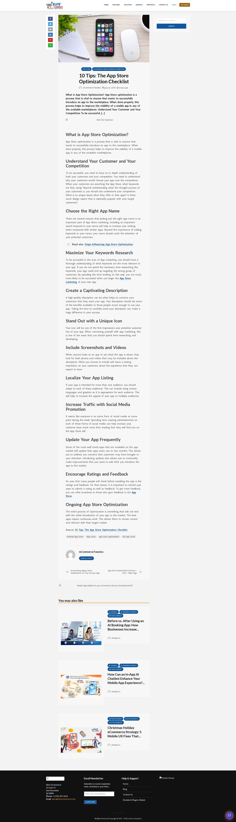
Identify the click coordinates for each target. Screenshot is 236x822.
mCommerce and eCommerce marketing (109, 69)
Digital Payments (131, 719)
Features (116, 5)
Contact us (163, 5)
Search (171, 26)
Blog (174, 5)
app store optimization (109, 536)
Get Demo (184, 5)
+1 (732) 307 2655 (60, 796)
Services (139, 5)
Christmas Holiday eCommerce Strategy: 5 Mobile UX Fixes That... (124, 732)
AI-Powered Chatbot (129, 612)
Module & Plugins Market (134, 800)
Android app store (75, 536)
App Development (115, 616)
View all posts (86, 558)
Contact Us (128, 794)
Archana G (115, 638)
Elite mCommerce (116, 723)
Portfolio (151, 5)
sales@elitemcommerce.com (64, 799)
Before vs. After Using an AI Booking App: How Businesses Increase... (126, 625)
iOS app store (129, 536)
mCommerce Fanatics (91, 88)
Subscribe (90, 802)
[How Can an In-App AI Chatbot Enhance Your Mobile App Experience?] (81, 686)
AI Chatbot (113, 612)
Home (106, 5)
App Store (86, 69)
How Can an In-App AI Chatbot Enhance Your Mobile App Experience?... (126, 678)
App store (91, 536)
